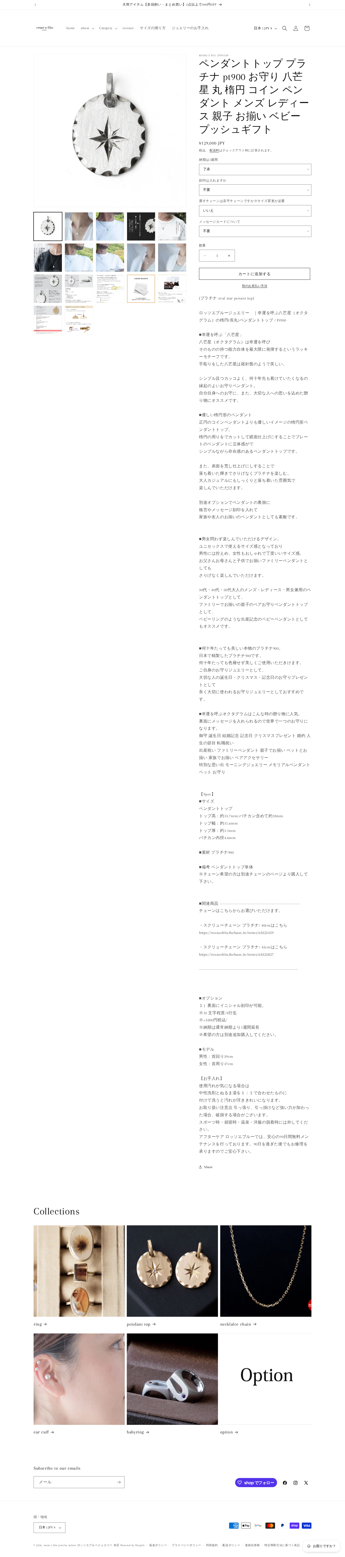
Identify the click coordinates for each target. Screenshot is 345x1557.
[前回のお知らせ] (35, 5)
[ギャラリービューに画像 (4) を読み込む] (141, 226)
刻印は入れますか (213, 180)
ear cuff (41, 1431)
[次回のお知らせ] (309, 5)
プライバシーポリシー (186, 1545)
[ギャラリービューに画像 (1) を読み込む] (48, 226)
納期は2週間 (208, 160)
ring (38, 1324)
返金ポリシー (158, 1545)
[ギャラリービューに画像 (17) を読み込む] (79, 320)
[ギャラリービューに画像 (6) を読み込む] (48, 257)
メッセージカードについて (219, 222)
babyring (135, 1431)
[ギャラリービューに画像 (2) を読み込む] (79, 226)
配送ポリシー (231, 1545)
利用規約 (212, 1545)
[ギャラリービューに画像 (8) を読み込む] (110, 257)
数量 (202, 245)
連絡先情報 (252, 1545)
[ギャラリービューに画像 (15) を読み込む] (172, 288)
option (226, 1431)
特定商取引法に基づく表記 (282, 1545)
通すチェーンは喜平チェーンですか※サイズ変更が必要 (242, 201)
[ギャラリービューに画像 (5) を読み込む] (172, 226)
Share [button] (208, 1167)
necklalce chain (235, 1324)
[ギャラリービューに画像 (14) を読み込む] (141, 288)
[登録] (118, 1482)
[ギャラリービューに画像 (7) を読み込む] (79, 257)
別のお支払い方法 (254, 286)
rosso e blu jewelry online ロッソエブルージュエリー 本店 (81, 1545)
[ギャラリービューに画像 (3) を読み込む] (110, 226)
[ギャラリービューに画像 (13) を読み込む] (110, 288)
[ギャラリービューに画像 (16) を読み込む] (48, 320)
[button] (87, 28)
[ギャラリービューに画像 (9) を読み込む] (141, 257)
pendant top (139, 1324)
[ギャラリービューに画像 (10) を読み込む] (172, 257)
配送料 (214, 150)
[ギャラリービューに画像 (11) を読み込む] (48, 288)
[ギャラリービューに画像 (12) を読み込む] (79, 288)
